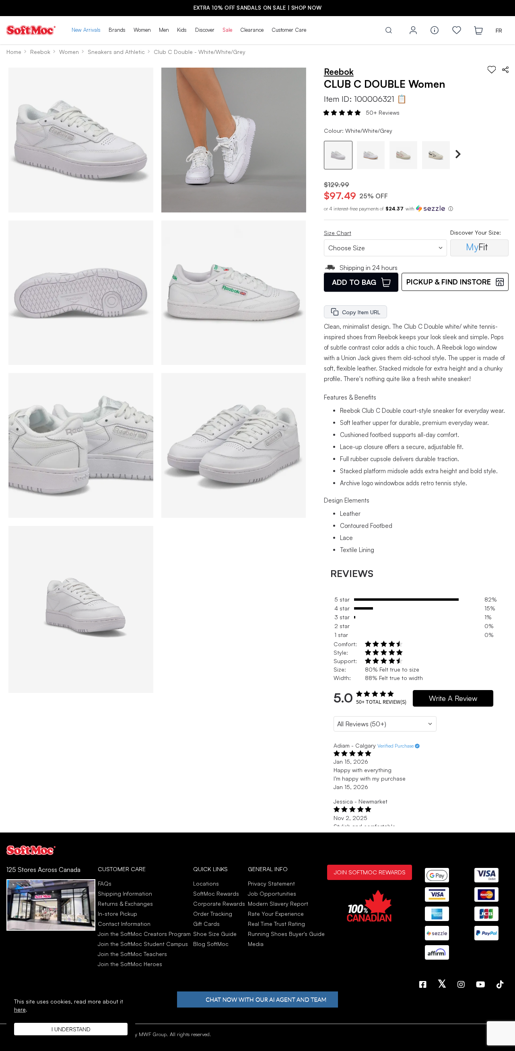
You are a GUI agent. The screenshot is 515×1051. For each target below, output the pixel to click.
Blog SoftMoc (211, 943)
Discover (204, 30)
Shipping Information (125, 893)
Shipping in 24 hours (369, 268)
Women (142, 30)
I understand (71, 1029)
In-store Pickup (117, 913)
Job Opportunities (272, 893)
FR (499, 30)
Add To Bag (354, 282)
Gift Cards (206, 923)
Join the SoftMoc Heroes (130, 963)
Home (13, 51)
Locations (206, 883)
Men (164, 30)
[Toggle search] (389, 30)
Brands (117, 30)
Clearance (252, 30)
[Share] (505, 70)
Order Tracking (212, 913)
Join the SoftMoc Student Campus (143, 943)
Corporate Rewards (219, 903)
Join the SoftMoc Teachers (132, 953)
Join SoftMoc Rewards (370, 872)
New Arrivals (86, 30)
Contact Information (124, 923)
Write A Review (453, 698)
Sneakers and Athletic (116, 51)
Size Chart (337, 232)
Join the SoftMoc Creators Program (144, 933)
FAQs (104, 883)
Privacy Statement (271, 883)
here (20, 1009)
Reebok (40, 51)
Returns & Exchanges (125, 903)
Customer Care (289, 30)
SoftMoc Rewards (216, 893)
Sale (227, 30)
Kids (182, 30)
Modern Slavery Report (278, 903)
